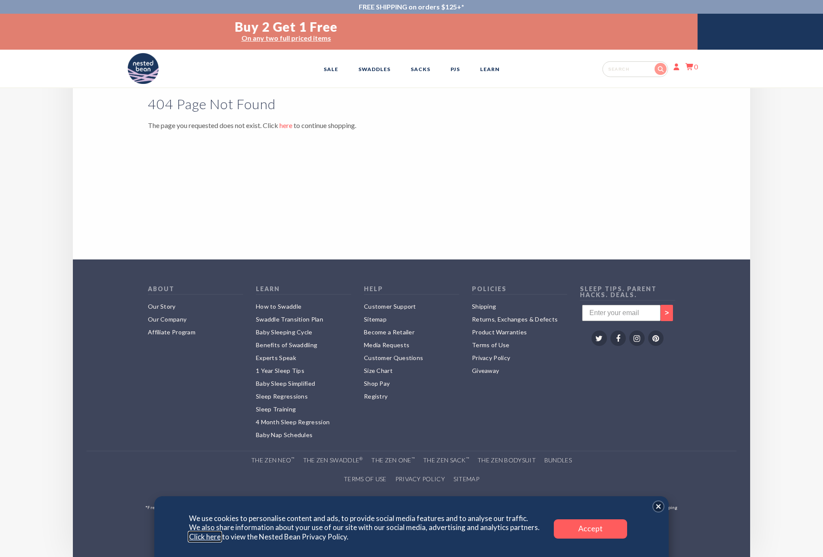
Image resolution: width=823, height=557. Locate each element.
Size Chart (378, 370)
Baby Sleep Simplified (285, 383)
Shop (432, 38)
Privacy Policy (491, 357)
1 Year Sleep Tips (280, 370)
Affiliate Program (171, 332)
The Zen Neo (272, 460)
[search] (635, 69)
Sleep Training (276, 409)
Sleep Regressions (282, 396)
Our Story (162, 306)
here (285, 125)
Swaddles (374, 69)
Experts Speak (276, 357)
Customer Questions (393, 357)
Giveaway (485, 370)
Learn (490, 69)
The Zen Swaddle (333, 460)
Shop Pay (377, 383)
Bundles (558, 460)
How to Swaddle (278, 306)
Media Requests (386, 344)
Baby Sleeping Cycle (284, 332)
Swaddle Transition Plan (289, 319)
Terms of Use (491, 344)
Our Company (167, 319)
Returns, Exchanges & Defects (515, 319)
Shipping (484, 306)
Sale (331, 69)
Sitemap (375, 319)
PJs (455, 69)
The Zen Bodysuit (507, 460)
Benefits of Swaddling (286, 344)
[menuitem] (331, 69)
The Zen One (393, 460)
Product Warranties (499, 332)
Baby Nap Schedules (284, 434)
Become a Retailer (389, 332)
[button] (658, 506)
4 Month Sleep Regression (293, 422)
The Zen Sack (446, 460)
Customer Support (390, 306)
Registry (375, 396)
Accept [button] (590, 528)
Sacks (420, 69)
